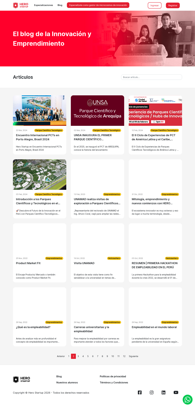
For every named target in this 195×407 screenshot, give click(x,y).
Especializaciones (43, 5)
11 (118, 356)
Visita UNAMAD (84, 263)
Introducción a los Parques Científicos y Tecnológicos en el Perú (37, 201)
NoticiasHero (114, 258)
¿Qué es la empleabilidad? (33, 327)
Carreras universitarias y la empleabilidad (91, 329)
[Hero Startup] (20, 5)
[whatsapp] (187, 399)
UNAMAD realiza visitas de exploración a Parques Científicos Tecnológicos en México (96, 201)
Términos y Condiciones (114, 382)
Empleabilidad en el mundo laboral (154, 327)
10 (113, 356)
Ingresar (155, 5)
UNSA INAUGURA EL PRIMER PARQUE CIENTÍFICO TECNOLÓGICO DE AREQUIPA (93, 137)
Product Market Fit (28, 263)
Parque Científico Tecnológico (48, 130)
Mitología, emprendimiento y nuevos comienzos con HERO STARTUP (151, 201)
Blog (60, 5)
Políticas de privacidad (113, 376)
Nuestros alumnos (67, 382)
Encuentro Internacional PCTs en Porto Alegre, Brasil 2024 (37, 137)
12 (124, 356)
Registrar (172, 5)
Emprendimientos (112, 194)
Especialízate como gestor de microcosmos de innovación (98, 5)
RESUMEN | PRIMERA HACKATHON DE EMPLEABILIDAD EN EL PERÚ (154, 265)
